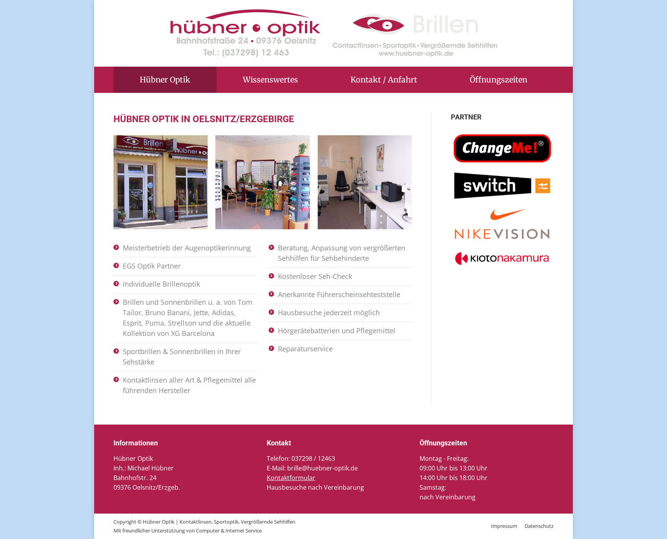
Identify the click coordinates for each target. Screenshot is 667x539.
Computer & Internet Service (229, 530)
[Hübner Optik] (160, 182)
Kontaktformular (291, 478)
